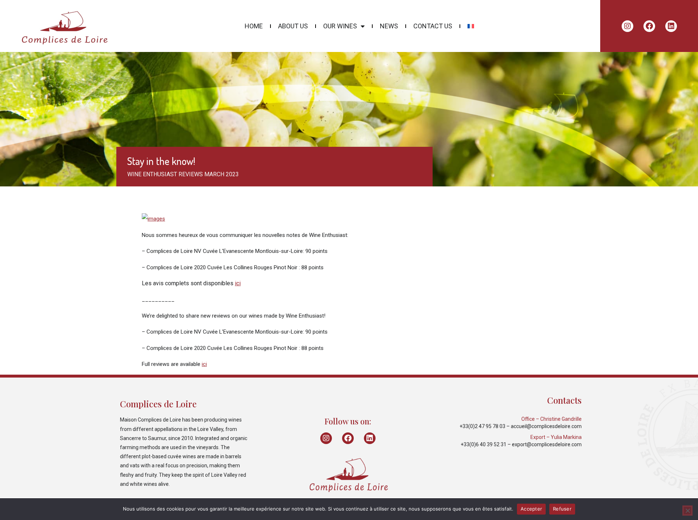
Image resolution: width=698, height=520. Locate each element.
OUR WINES (340, 26)
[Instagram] (627, 26)
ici (238, 283)
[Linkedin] (671, 26)
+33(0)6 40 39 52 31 (483, 444)
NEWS (389, 26)
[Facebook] (649, 26)
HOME (254, 26)
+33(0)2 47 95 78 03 (482, 426)
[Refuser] (687, 510)
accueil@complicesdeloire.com (546, 426)
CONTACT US (432, 26)
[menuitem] (471, 26)
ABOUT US (293, 26)
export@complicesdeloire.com (547, 444)
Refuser (562, 509)
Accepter (531, 509)
